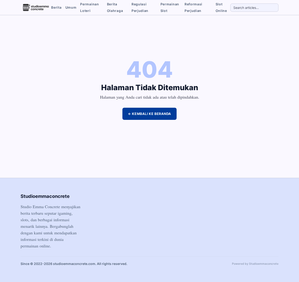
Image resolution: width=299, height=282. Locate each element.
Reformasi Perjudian (193, 7)
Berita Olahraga (115, 7)
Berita (56, 7)
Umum (71, 7)
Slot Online (221, 7)
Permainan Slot (169, 7)
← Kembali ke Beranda (149, 114)
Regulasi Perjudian (140, 7)
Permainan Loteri (89, 7)
